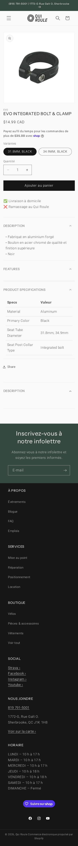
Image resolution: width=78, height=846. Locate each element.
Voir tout (14, 643)
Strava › (14, 668)
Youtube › (15, 685)
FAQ (11, 521)
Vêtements (16, 633)
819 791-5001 (18, 708)
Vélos (12, 614)
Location (14, 587)
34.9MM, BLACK (55, 151)
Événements (17, 502)
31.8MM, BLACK (20, 151)
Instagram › (17, 679)
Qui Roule (21, 834)
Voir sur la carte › (22, 731)
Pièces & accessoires (23, 623)
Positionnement (19, 577)
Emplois (13, 531)
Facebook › (17, 673)
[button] (9, 18)
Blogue (13, 511)
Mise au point (17, 558)
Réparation (16, 567)
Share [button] (11, 367)
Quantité (9, 161)
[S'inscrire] (65, 470)
